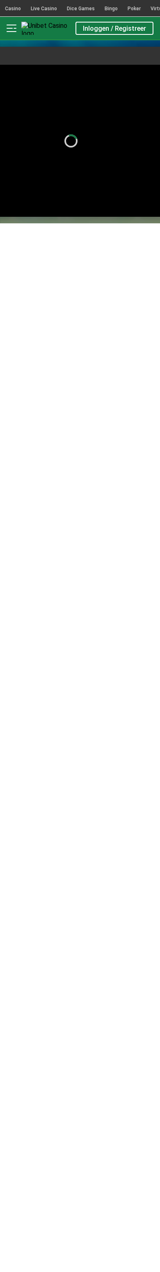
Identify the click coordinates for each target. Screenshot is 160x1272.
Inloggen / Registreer (114, 28)
